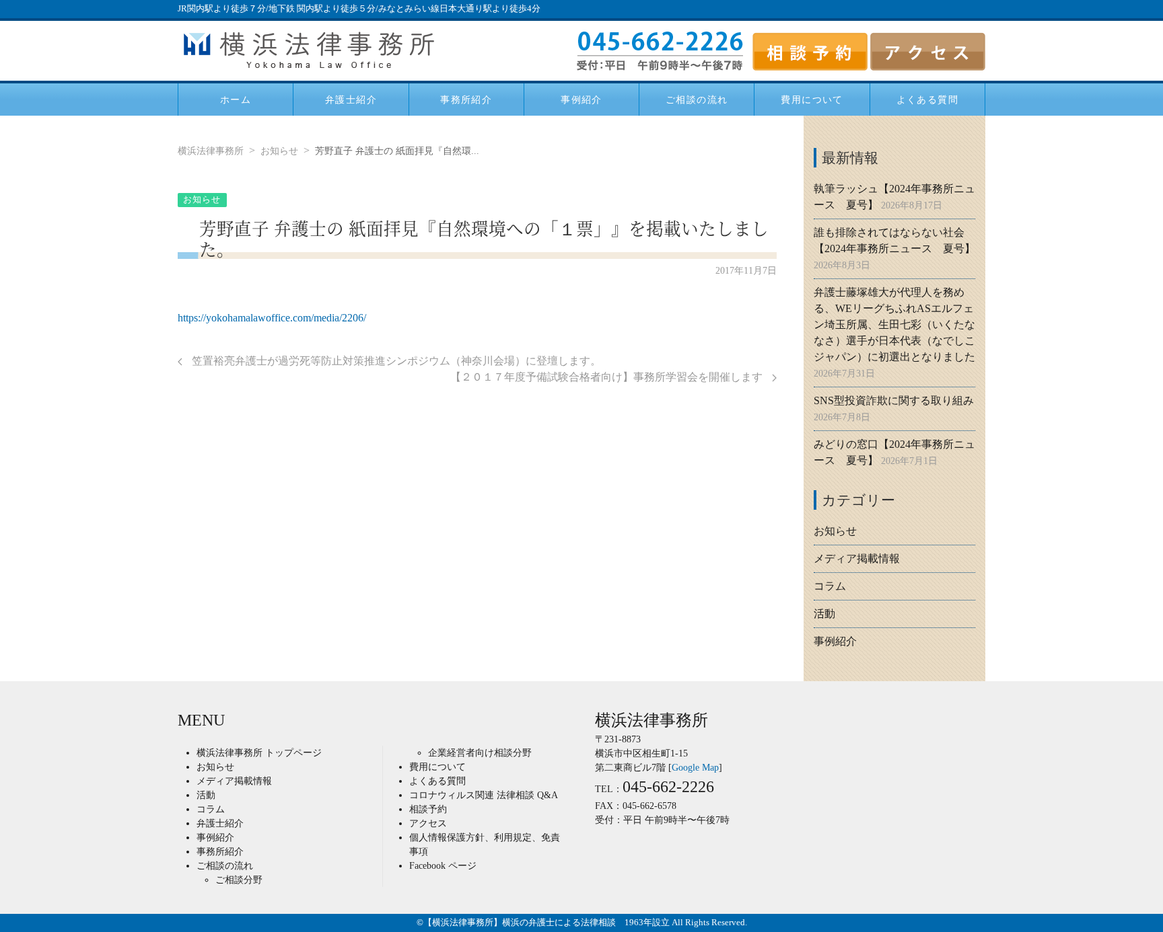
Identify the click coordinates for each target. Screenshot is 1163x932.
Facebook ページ (443, 866)
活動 (824, 613)
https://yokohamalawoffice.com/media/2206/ (272, 317)
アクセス (428, 823)
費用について (812, 99)
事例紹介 (581, 99)
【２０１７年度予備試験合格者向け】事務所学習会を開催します (607, 377)
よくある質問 (927, 99)
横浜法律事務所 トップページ (259, 753)
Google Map (695, 768)
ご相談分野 (238, 880)
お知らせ (279, 151)
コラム (830, 586)
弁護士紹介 (351, 99)
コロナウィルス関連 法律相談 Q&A (483, 795)
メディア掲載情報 (857, 558)
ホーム (235, 99)
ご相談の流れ (697, 99)
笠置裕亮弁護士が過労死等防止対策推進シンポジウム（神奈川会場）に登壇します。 (395, 360)
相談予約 (428, 809)
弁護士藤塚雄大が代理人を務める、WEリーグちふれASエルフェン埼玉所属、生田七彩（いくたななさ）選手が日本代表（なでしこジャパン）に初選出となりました (894, 324)
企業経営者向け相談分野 (480, 753)
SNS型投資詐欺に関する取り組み (894, 400)
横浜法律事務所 (211, 151)
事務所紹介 (466, 99)
